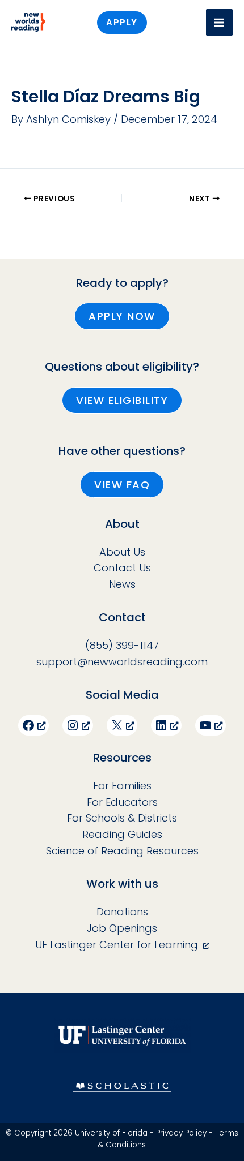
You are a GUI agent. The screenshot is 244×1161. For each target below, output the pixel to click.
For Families (122, 786)
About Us (122, 552)
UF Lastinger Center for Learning (116, 945)
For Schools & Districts (122, 818)
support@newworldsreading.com (122, 662)
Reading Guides (122, 834)
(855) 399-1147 (122, 645)
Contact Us (122, 568)
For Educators (122, 802)
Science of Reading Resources (122, 851)
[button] (122, 22)
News (122, 584)
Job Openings (122, 928)
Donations (122, 912)
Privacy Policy (181, 1133)
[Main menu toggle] (219, 22)
